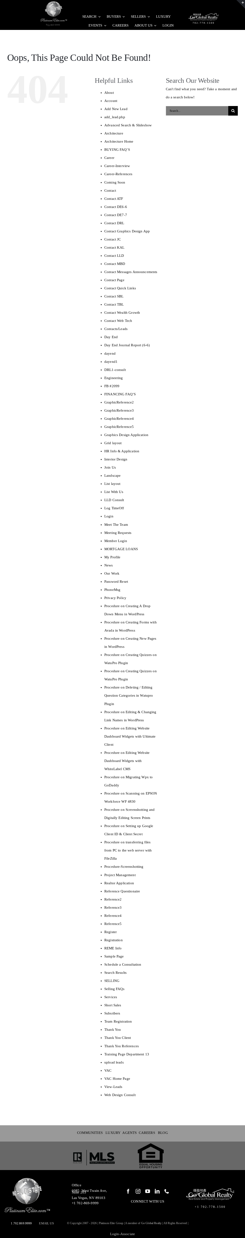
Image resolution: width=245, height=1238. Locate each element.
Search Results (115, 973)
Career (109, 158)
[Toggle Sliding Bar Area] (240, 4)
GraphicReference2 (119, 402)
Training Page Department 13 (126, 1054)
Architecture (113, 133)
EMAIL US (46, 1223)
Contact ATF (113, 199)
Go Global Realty (151, 1223)
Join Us (110, 467)
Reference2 (113, 899)
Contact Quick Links (120, 288)
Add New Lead (116, 109)
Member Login (115, 541)
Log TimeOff (114, 508)
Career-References (118, 174)
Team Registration (118, 1021)
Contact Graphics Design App (127, 231)
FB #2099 (111, 386)
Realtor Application (119, 883)
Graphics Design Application (126, 435)
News (108, 565)
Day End (111, 337)
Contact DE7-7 (115, 215)
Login (108, 516)
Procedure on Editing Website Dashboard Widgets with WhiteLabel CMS (127, 761)
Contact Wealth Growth (122, 312)
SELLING (111, 981)
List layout (112, 484)
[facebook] (128, 1191)
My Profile (112, 557)
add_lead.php (114, 117)
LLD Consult (114, 500)
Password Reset (116, 581)
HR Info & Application (121, 451)
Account (110, 101)
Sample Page (114, 956)
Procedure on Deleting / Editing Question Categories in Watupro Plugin (128, 695)
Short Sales (112, 1005)
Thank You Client (117, 1038)
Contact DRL (114, 223)
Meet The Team (116, 525)
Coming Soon (114, 182)
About (109, 93)
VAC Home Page (117, 1079)
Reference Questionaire (122, 891)
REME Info (113, 948)
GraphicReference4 (119, 418)
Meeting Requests (117, 533)
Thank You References (121, 1046)
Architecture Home (119, 141)
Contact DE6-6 (115, 207)
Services (110, 997)
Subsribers (112, 1013)
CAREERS (147, 1133)
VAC (107, 1070)
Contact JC (112, 239)
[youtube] (147, 1191)
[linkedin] (157, 1191)
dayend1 (110, 362)
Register (110, 932)
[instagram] (138, 1191)
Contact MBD (114, 264)
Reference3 (113, 907)
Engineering (113, 378)
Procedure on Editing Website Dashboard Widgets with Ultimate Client (130, 736)
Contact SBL (114, 296)
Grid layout (113, 443)
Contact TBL (114, 304)
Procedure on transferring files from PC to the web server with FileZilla (128, 850)
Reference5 (113, 924)
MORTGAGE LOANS (121, 549)
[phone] (166, 1191)
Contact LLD (114, 256)
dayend (110, 353)
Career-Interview (117, 166)
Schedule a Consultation (122, 964)
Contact (110, 190)
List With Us (113, 492)
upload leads (114, 1062)
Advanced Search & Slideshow (128, 125)
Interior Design (115, 459)
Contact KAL (114, 247)
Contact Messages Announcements (130, 272)
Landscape (112, 475)
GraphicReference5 (119, 427)
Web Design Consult (120, 1095)
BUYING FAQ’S (117, 149)
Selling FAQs (114, 989)
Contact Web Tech (118, 321)
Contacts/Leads (116, 329)
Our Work (111, 573)
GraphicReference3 (119, 410)
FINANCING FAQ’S (120, 394)
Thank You (112, 1029)
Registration (113, 940)
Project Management (120, 875)
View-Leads (113, 1087)
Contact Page (114, 280)
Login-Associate (122, 1234)
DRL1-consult (115, 370)
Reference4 (113, 916)
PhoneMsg (112, 590)
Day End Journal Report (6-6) (127, 345)
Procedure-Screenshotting (124, 866)
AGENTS (130, 1133)
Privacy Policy (115, 598)
